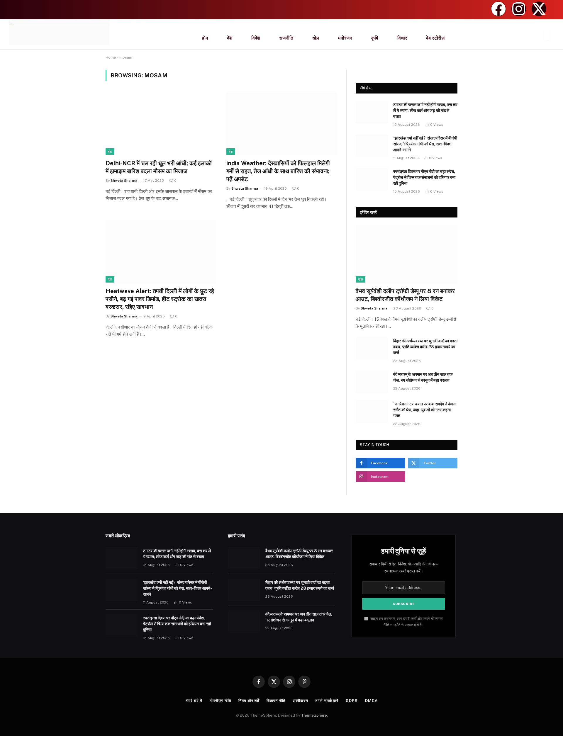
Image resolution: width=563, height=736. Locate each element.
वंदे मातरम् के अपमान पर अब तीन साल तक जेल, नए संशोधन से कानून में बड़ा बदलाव (422, 377)
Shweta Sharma (124, 181)
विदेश (255, 38)
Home (111, 57)
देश (229, 38)
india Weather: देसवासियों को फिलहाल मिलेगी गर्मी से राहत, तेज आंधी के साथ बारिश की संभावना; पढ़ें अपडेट (278, 171)
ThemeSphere (314, 715)
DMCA (371, 700)
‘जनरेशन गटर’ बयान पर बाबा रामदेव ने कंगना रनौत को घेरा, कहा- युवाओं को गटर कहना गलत (424, 410)
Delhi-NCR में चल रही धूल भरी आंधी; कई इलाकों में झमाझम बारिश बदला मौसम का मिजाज (159, 167)
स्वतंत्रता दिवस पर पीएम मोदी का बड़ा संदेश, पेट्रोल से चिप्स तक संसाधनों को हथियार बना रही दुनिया (424, 177)
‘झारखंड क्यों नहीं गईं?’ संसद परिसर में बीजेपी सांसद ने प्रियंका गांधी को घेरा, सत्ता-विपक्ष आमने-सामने (425, 144)
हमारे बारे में (194, 700)
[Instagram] (518, 8)
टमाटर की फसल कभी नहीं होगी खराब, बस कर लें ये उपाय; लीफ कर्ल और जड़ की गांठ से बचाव (425, 110)
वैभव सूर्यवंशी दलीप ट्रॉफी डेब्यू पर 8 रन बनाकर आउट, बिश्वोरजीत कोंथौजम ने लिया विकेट (405, 295)
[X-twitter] (539, 8)
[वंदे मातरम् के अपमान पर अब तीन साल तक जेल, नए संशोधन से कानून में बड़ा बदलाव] (372, 382)
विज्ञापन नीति (276, 700)
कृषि (374, 38)
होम (205, 38)
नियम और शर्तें (248, 700)
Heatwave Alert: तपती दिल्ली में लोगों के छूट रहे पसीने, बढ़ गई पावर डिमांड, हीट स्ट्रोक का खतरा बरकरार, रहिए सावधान (160, 299)
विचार (402, 38)
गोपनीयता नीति (220, 700)
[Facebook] (498, 8)
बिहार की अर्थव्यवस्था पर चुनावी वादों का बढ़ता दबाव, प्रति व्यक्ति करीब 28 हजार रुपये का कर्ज (425, 347)
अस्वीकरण (300, 700)
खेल (315, 38)
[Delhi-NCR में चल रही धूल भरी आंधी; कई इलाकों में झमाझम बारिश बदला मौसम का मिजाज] (161, 124)
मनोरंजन (345, 38)
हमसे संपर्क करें (327, 700)
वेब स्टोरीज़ (435, 38)
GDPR (352, 700)
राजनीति (286, 38)
